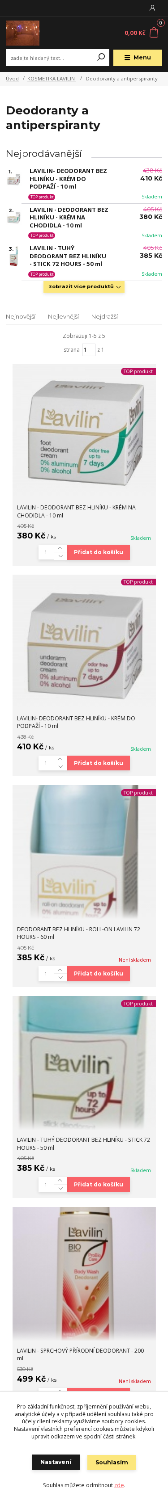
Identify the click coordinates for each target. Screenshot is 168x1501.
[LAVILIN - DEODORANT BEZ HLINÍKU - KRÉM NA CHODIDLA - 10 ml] (84, 431)
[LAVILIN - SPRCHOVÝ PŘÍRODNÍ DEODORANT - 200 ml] (84, 1274)
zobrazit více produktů (81, 286)
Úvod (12, 78)
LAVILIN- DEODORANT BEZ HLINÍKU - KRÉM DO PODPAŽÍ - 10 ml (68, 178)
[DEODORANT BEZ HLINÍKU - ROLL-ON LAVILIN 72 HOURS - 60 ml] (84, 852)
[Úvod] (35, 33)
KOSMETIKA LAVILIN (51, 78)
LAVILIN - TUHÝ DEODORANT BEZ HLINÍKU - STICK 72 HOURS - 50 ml (68, 256)
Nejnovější (20, 316)
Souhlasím (111, 1462)
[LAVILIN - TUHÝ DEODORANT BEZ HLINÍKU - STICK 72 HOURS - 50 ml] (84, 1063)
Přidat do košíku (98, 552)
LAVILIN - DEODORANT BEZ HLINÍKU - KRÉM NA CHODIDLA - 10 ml (69, 217)
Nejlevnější (63, 316)
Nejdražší (104, 316)
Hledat (101, 57)
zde (119, 1485)
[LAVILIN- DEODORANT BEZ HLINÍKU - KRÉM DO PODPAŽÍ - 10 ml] (84, 642)
